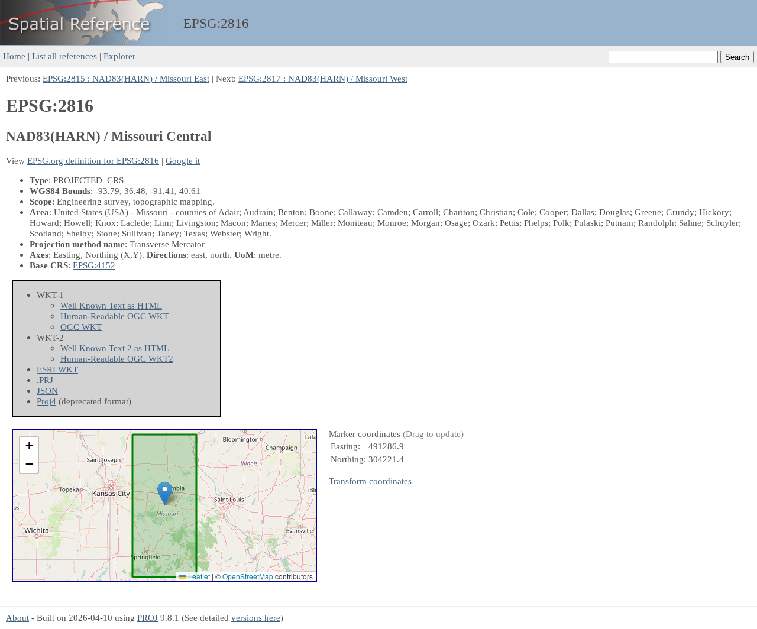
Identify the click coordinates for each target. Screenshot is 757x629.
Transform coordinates (370, 481)
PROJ (147, 617)
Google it (183, 160)
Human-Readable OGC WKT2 (116, 359)
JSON (47, 390)
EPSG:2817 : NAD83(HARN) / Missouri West (322, 78)
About (17, 617)
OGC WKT (81, 327)
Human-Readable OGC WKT (114, 316)
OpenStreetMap (247, 576)
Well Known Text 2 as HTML (114, 348)
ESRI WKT (57, 369)
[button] (164, 493)
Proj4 (46, 401)
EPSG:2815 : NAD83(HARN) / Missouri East (126, 78)
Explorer (119, 56)
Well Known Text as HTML (111, 305)
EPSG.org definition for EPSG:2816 (93, 160)
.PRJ (45, 380)
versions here (255, 617)
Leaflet (198, 576)
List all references (64, 56)
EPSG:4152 (94, 265)
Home (14, 56)
